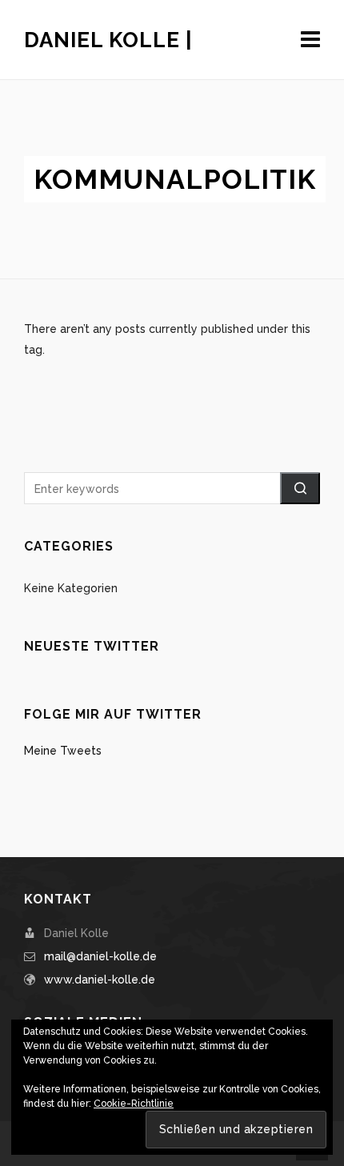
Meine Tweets (63, 750)
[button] (300, 488)
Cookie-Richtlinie (134, 1103)
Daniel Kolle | (108, 40)
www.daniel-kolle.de (99, 979)
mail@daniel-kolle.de (100, 956)
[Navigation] (310, 40)
